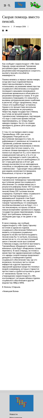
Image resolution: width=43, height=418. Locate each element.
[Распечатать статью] (3, 31)
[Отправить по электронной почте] (6, 31)
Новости (13, 414)
